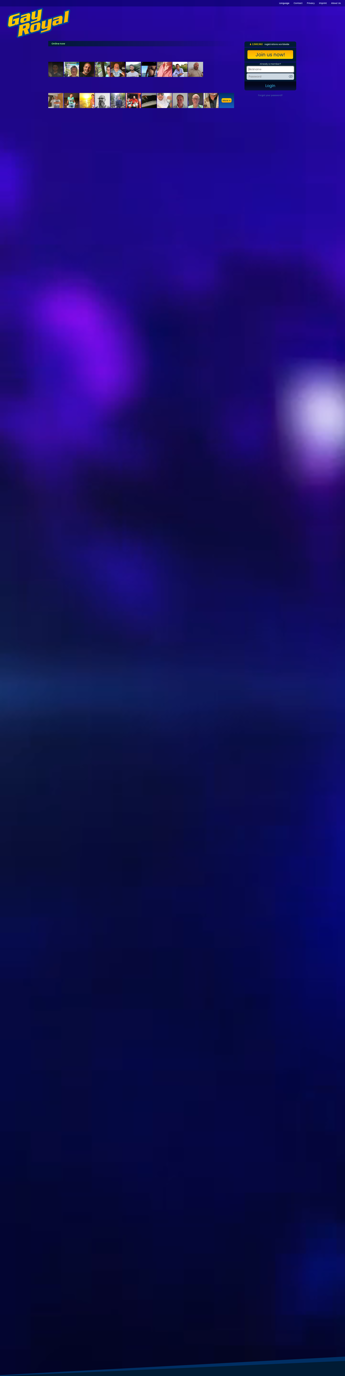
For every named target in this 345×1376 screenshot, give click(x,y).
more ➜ (226, 100)
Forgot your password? (270, 95)
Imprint (323, 3)
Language (284, 3)
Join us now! (270, 54)
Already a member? (270, 63)
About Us (336, 3)
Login (270, 85)
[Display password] (291, 76)
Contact (298, 3)
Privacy (311, 3)
